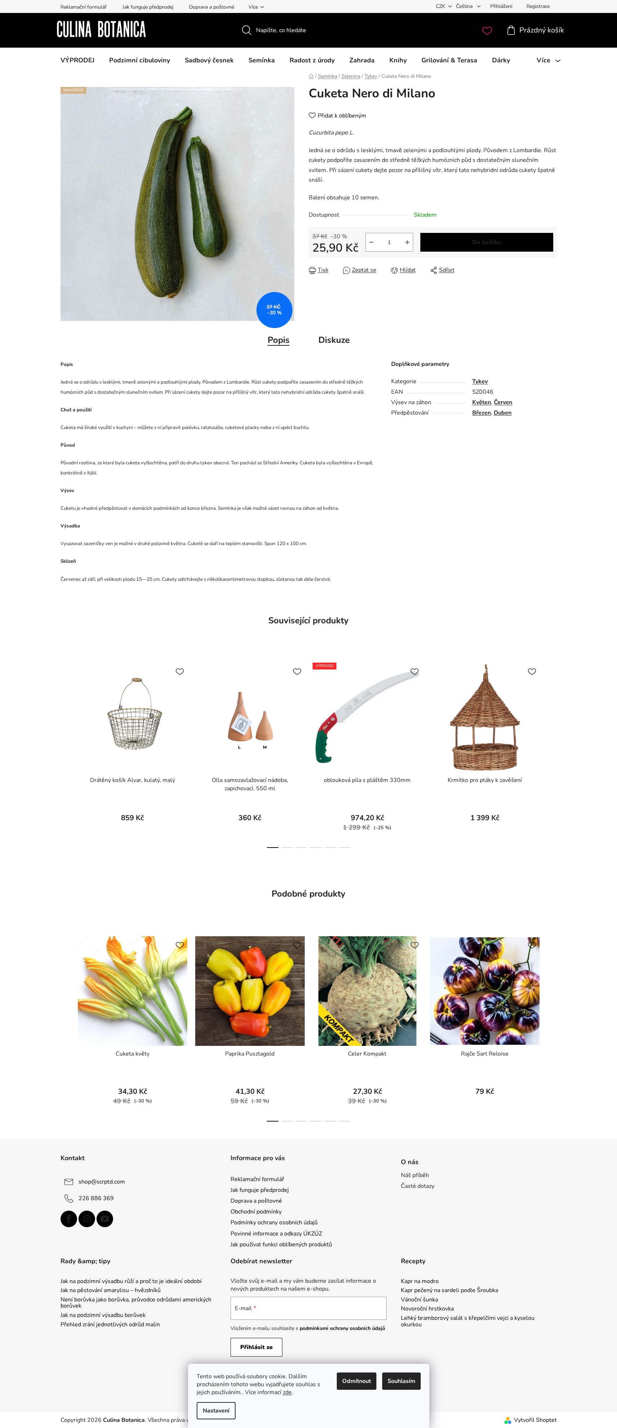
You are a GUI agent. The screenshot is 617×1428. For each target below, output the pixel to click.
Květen (481, 402)
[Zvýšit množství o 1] (407, 242)
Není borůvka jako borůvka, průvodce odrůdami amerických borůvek (136, 1303)
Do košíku (486, 242)
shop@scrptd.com (102, 1182)
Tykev (480, 381)
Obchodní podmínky (256, 1212)
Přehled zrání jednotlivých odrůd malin (110, 1325)
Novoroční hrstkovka (427, 1309)
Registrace (538, 6)
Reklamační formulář (84, 7)
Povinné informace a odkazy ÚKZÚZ (276, 1234)
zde (287, 1392)
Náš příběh (415, 1175)
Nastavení (216, 1411)
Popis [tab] (279, 340)
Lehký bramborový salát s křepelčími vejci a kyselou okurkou (468, 1321)
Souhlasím (401, 1381)
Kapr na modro (420, 1281)
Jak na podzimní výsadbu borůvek (103, 1315)
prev (66, 753)
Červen (503, 402)
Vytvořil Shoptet (535, 1420)
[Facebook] (69, 1219)
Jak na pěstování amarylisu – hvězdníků (111, 1290)
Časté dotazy (417, 1186)
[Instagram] (87, 1219)
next (551, 753)
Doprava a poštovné (211, 7)
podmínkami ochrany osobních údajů (342, 1328)
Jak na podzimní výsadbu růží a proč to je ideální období (131, 1281)
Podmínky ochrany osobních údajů (274, 1222)
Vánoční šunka (419, 1300)
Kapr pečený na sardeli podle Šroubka (449, 1290)
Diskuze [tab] (334, 340)
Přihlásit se (256, 1347)
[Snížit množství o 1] (371, 242)
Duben (502, 413)
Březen (481, 413)
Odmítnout (356, 1381)
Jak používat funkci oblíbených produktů (281, 1244)
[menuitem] (77, 60)
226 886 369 (96, 1198)
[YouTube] (105, 1219)
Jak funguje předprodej (147, 7)
